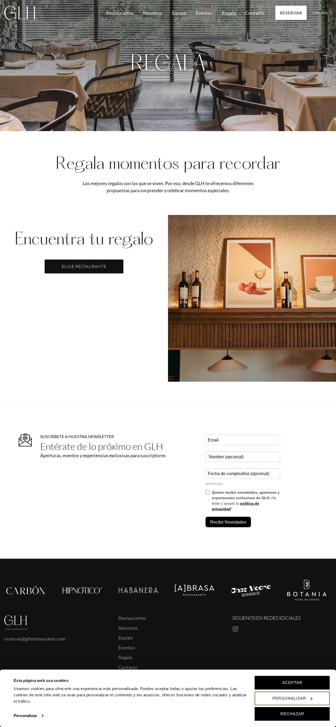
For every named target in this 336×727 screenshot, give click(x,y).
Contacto (254, 13)
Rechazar (292, 714)
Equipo (179, 13)
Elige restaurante (84, 266)
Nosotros (152, 13)
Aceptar (292, 682)
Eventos (204, 13)
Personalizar (25, 715)
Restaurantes (120, 13)
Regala (229, 13)
